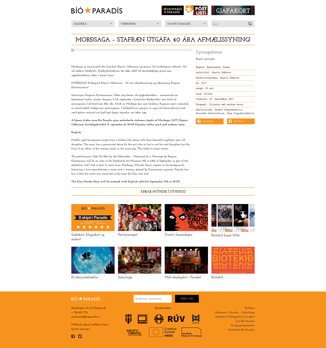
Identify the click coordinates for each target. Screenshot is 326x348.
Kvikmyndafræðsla (243, 325)
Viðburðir (128, 24)
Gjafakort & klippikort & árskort (235, 316)
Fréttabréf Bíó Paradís (241, 329)
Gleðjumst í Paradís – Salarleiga (235, 312)
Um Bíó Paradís (179, 24)
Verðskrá (249, 308)
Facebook (208, 121)
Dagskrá (80, 24)
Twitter (238, 121)
